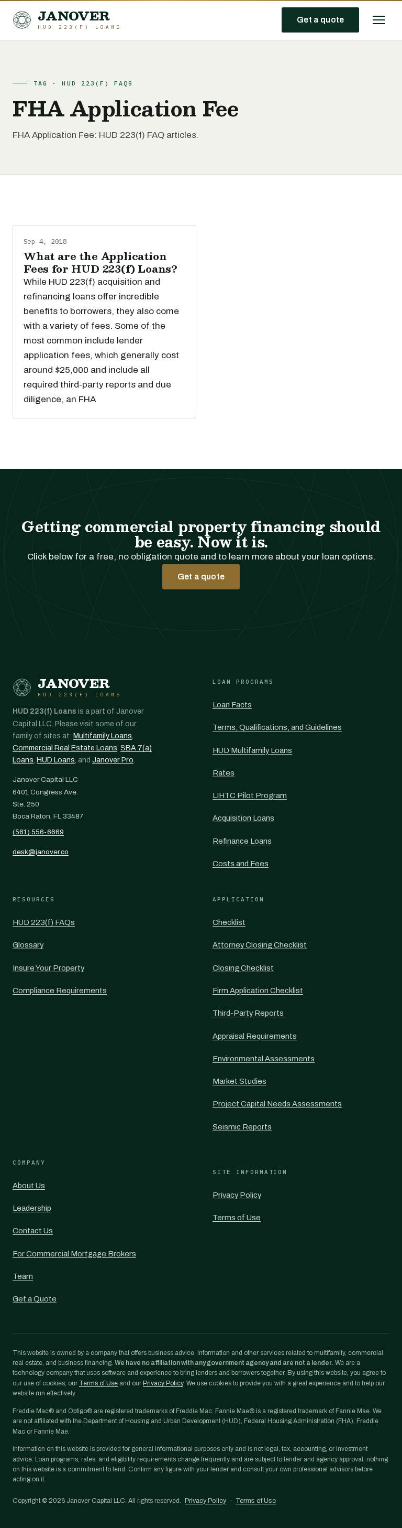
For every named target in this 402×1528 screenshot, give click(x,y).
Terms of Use (237, 1217)
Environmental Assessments (264, 1058)
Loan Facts (232, 705)
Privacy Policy (237, 1195)
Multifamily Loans (102, 736)
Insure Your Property (48, 968)
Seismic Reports (242, 1127)
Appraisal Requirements (255, 1036)
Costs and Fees (241, 863)
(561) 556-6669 (38, 832)
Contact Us (33, 1230)
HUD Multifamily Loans (252, 750)
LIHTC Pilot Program (250, 795)
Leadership (32, 1208)
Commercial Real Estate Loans (65, 748)
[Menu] (378, 20)
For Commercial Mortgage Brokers (74, 1254)
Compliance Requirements (60, 990)
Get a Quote (35, 1299)
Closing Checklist (243, 968)
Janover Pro (112, 760)
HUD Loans (56, 760)
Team (23, 1276)
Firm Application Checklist (258, 990)
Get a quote (320, 19)
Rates (223, 773)
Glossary (28, 945)
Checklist (229, 922)
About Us (29, 1185)
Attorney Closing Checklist (260, 945)
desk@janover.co (41, 852)
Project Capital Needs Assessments (277, 1104)
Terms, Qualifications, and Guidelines (277, 727)
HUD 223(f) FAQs (44, 922)
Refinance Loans (242, 841)
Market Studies (239, 1081)
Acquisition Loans (243, 818)
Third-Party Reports (248, 1013)
